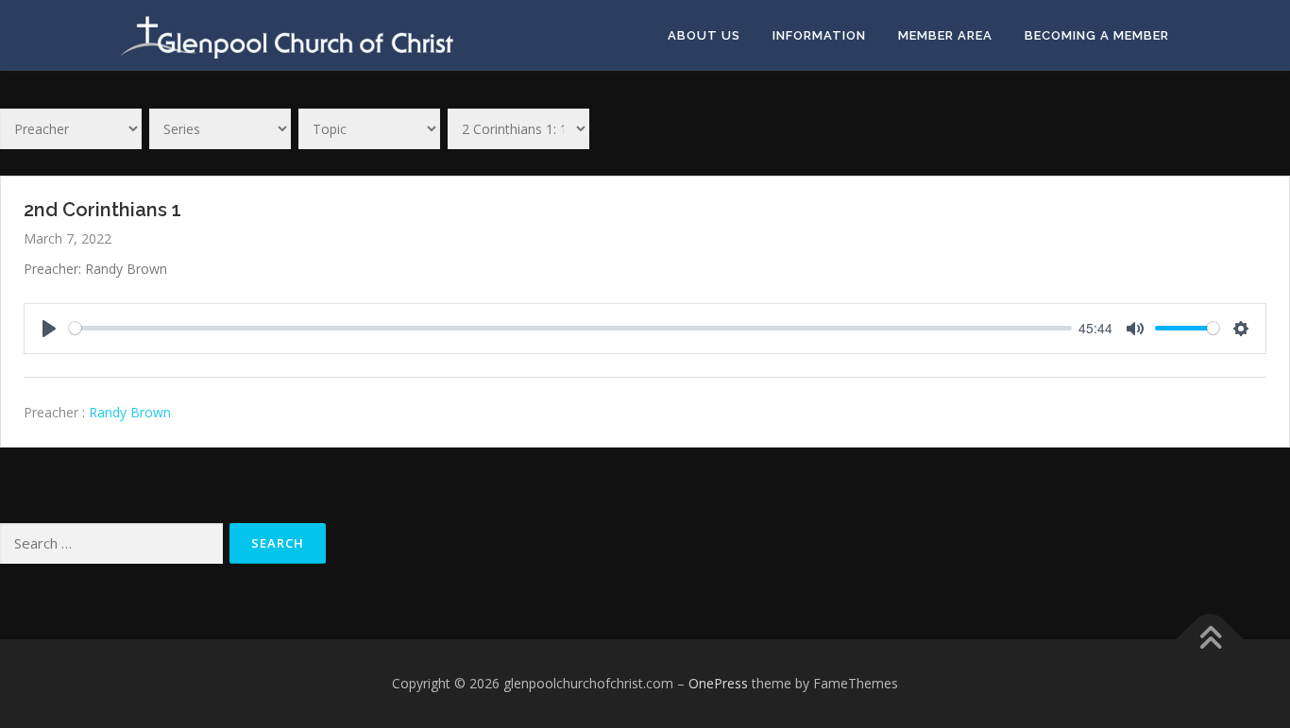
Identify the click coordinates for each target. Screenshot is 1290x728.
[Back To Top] (1210, 638)
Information (819, 35)
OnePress (718, 683)
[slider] (570, 328)
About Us (704, 35)
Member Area (945, 35)
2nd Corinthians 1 (102, 209)
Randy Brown (130, 412)
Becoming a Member (1097, 35)
